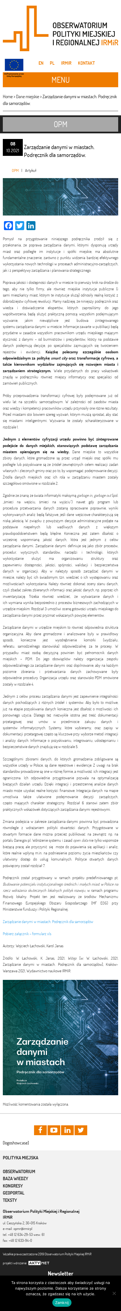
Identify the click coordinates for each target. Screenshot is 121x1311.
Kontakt (86, 63)
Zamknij (62, 1302)
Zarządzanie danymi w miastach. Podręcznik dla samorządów (48, 921)
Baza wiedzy (15, 1178)
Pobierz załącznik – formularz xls (27, 933)
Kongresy (13, 1186)
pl (52, 63)
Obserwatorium (19, 1171)
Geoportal (13, 1193)
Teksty (10, 1200)
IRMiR (66, 63)
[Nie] (114, 1293)
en (41, 63)
